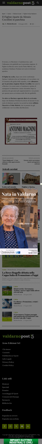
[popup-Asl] (19, 254)
